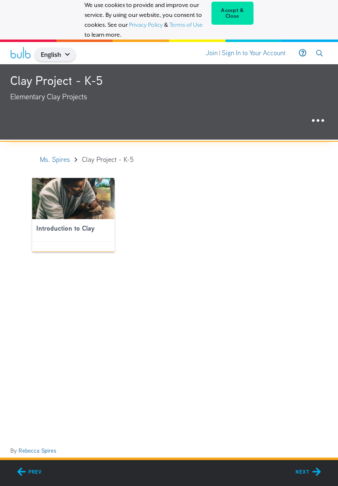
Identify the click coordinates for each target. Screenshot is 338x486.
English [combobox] (51, 54)
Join (212, 53)
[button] (70, 54)
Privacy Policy (146, 24)
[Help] (302, 53)
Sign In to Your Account (254, 53)
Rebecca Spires (37, 450)
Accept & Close (232, 13)
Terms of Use (186, 24)
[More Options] (318, 121)
